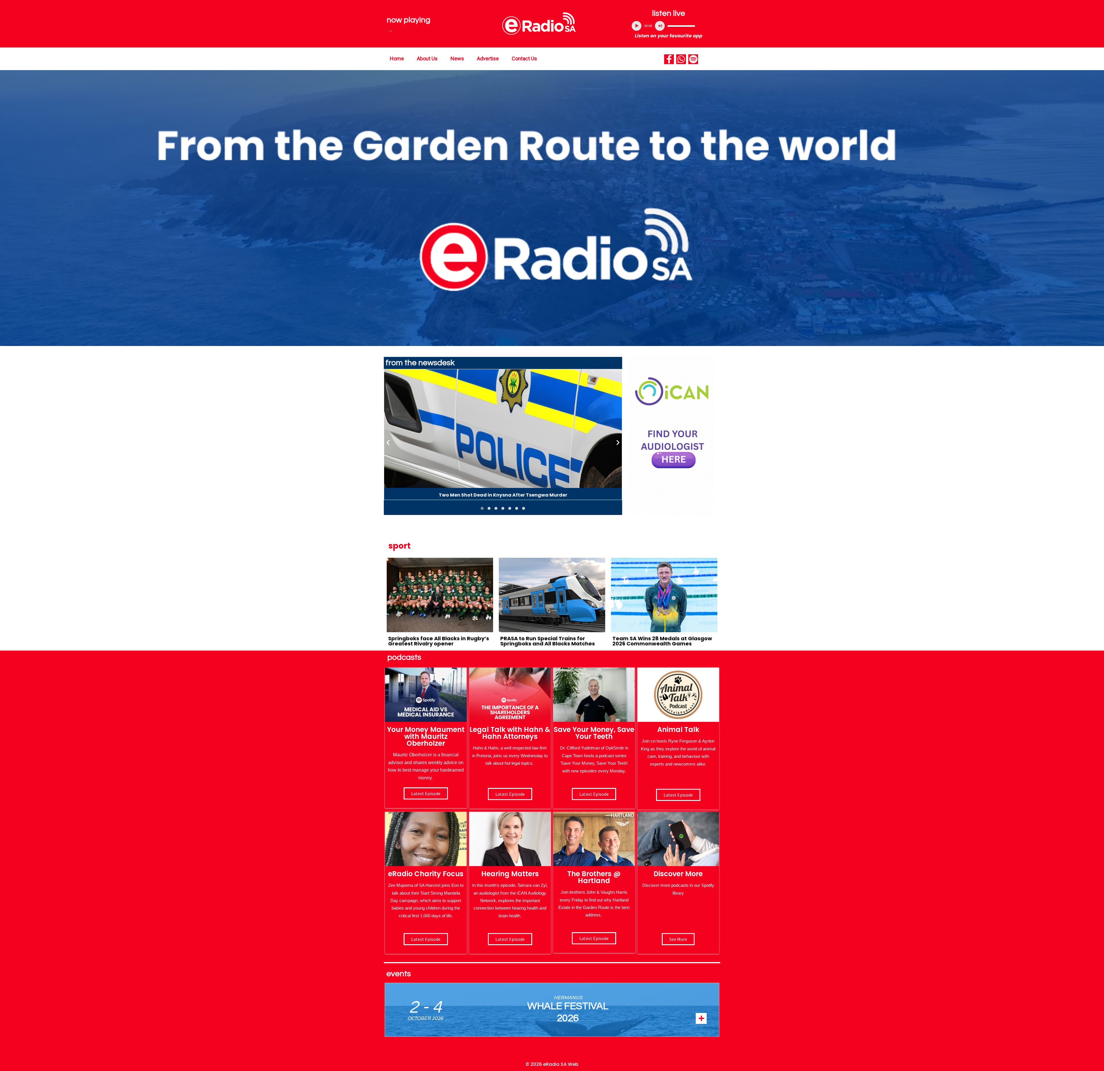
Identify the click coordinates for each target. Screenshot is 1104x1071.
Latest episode (425, 793)
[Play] (636, 26)
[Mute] (660, 26)
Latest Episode (594, 794)
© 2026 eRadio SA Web (552, 1064)
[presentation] (388, 442)
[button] (482, 508)
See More (678, 939)
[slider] (681, 26)
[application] (668, 26)
